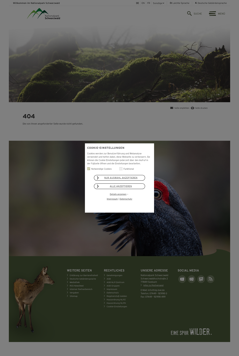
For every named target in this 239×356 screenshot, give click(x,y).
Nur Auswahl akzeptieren (120, 177)
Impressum (112, 198)
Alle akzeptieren (121, 186)
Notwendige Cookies (101, 168)
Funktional (129, 168)
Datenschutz (126, 198)
